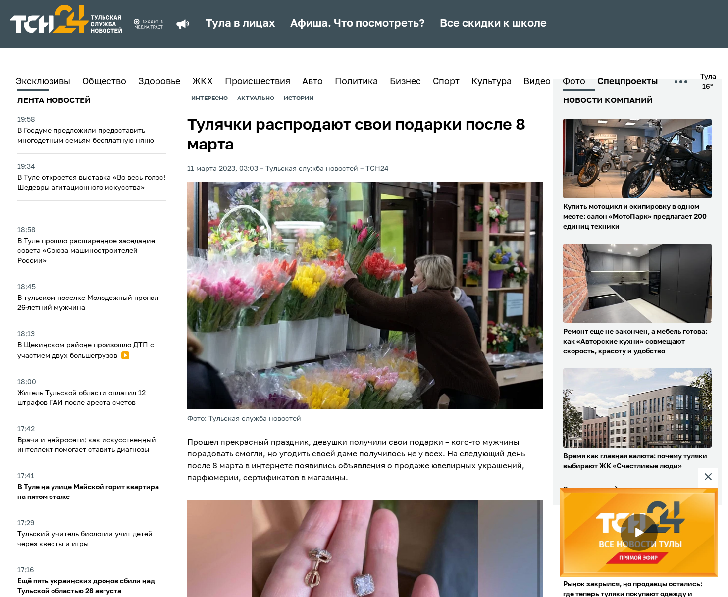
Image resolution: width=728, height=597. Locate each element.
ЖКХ (202, 81)
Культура (491, 81)
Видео (537, 81)
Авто (312, 81)
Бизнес (405, 81)
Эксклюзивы (43, 81)
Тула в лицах (240, 23)
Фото (574, 81)
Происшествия (257, 81)
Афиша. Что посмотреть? (357, 23)
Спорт (446, 81)
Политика (356, 81)
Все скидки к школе (493, 23)
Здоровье (159, 81)
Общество (104, 81)
